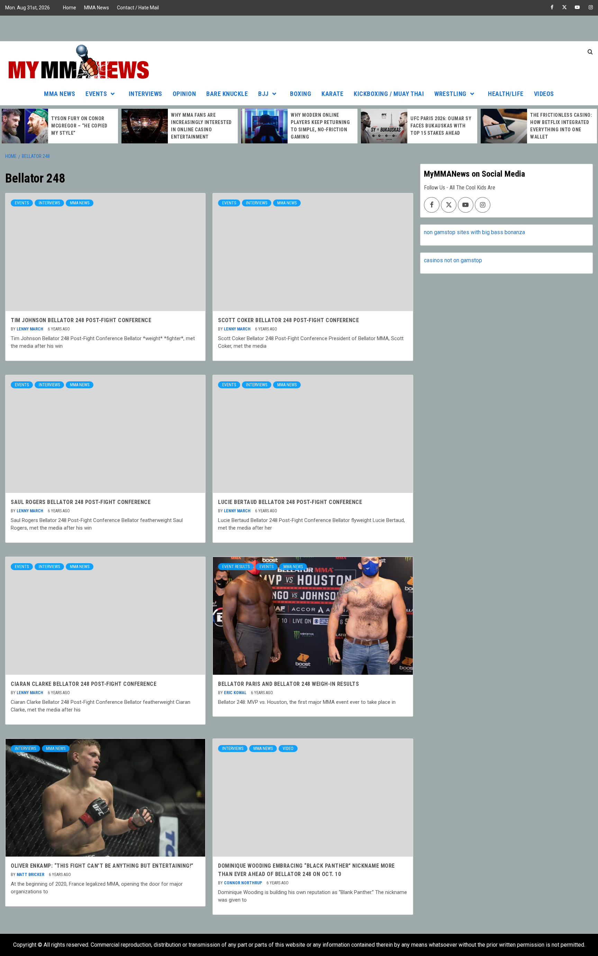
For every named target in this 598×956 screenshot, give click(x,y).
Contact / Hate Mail (138, 7)
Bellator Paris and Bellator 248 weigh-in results (288, 684)
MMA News (96, 7)
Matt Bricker (31, 874)
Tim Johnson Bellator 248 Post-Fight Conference (81, 320)
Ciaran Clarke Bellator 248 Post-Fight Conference (83, 684)
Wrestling (450, 93)
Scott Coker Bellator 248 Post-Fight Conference (288, 320)
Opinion (184, 93)
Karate (332, 93)
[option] (60, 126)
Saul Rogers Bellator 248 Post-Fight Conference (81, 502)
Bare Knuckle (227, 93)
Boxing (300, 93)
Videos (544, 93)
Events (96, 93)
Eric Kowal (235, 692)
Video (288, 748)
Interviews (145, 93)
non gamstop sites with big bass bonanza (474, 232)
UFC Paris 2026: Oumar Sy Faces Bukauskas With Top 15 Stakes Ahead (440, 126)
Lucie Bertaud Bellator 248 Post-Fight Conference (290, 502)
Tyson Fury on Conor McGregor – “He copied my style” (79, 126)
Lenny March (30, 329)
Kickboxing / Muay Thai (389, 93)
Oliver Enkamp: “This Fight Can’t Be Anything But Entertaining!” (102, 865)
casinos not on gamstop (453, 260)
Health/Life (506, 93)
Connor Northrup (243, 882)
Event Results (236, 566)
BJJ (263, 93)
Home (69, 7)
